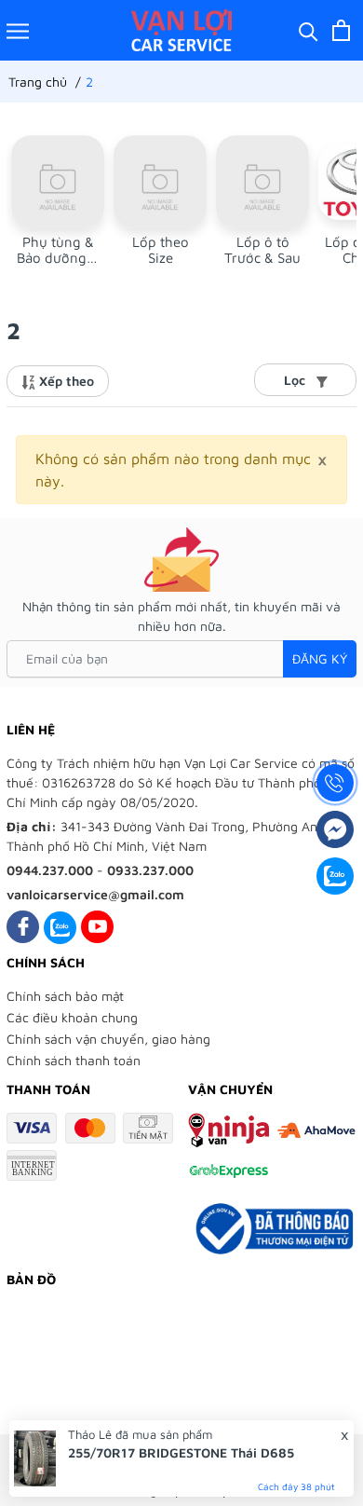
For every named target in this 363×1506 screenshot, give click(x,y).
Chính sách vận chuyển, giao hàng (108, 1039)
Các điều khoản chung (72, 1017)
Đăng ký (319, 658)
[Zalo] (60, 926)
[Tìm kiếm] (308, 30)
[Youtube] (97, 926)
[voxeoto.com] (182, 30)
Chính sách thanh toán (74, 1060)
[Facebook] (23, 926)
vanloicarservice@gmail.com (95, 894)
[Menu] (18, 30)
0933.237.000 (150, 870)
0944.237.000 (50, 870)
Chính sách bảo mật (65, 996)
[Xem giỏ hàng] (341, 30)
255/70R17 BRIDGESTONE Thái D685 (181, 1452)
